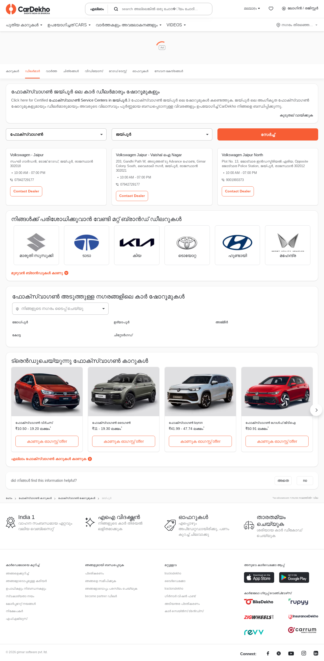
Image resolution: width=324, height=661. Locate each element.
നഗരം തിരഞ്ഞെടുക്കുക (297, 25)
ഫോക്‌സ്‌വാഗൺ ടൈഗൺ (111, 423)
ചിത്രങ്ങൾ (71, 71)
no (305, 480)
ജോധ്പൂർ (20, 322)
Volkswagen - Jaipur (27, 155)
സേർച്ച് (268, 134)
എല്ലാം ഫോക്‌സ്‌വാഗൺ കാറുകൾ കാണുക (48, 459)
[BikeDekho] (259, 601)
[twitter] (279, 654)
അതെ (283, 480)
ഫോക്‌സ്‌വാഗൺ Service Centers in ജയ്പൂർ (88, 100)
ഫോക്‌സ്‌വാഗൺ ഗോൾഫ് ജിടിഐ (271, 423)
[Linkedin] (316, 654)
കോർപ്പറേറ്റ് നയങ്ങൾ (21, 604)
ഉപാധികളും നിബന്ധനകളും (26, 588)
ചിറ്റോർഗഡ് (123, 335)
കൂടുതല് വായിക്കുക (296, 115)
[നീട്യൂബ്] (291, 654)
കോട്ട (16, 335)
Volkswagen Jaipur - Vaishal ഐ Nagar (149, 155)
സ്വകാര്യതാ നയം (20, 596)
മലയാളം (250, 8)
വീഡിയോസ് (94, 71)
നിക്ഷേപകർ (14, 611)
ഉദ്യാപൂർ (121, 322)
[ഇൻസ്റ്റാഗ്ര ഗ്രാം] (303, 654)
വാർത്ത (51, 71)
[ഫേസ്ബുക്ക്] (268, 654)
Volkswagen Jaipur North (242, 155)
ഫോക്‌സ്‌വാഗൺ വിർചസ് (34, 423)
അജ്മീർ (221, 322)
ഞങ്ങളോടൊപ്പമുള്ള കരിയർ (26, 581)
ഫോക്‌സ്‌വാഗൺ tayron (186, 423)
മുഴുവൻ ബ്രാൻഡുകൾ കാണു (37, 273)
